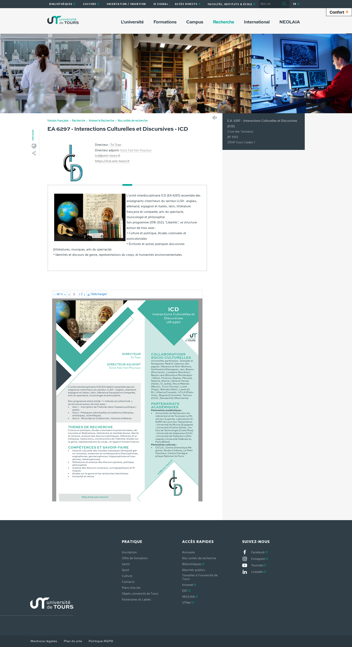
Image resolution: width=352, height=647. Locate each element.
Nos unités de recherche (132, 120)
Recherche (78, 120)
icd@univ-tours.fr (107, 155)
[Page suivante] (84, 294)
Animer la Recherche (101, 120)
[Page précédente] (68, 294)
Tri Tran (115, 144)
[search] (269, 4)
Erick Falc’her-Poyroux (136, 150)
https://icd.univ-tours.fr (112, 161)
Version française (57, 120)
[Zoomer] (64, 294)
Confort (339, 12)
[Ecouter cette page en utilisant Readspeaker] (215, 119)
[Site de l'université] (36, 607)
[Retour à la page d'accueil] (63, 20)
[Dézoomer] (54, 294)
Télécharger (98, 294)
